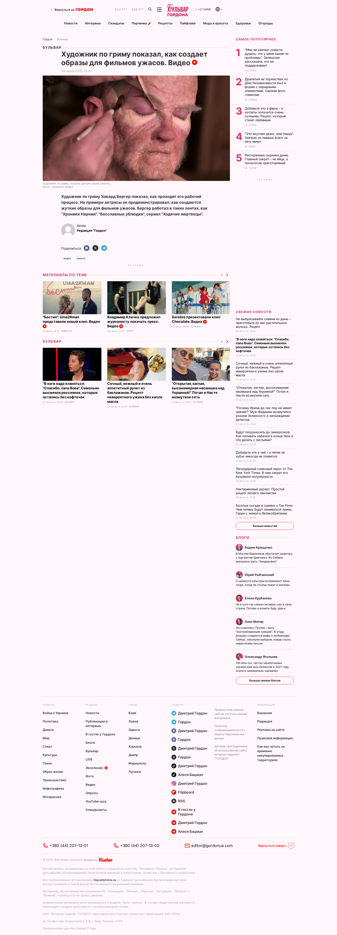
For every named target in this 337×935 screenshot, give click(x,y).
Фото (90, 776)
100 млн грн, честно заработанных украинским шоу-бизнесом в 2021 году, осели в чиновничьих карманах (262, 666)
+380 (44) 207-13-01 (69, 845)
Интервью (93, 23)
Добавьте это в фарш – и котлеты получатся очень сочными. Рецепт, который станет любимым (265, 114)
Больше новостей (265, 526)
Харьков (135, 746)
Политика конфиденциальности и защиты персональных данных (229, 732)
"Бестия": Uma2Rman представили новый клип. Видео (72, 319)
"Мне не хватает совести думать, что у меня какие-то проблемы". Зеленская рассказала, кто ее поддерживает (266, 57)
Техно (47, 763)
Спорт (130, 331)
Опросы (92, 793)
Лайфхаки (188, 23)
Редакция (264, 721)
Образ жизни (53, 772)
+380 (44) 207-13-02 (139, 845)
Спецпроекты (96, 810)
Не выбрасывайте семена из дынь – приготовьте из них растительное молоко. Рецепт (263, 323)
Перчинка (140, 23)
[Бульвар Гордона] (177, 9)
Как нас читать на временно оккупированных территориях (271, 753)
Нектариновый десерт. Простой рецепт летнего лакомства (260, 491)
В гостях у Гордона (100, 734)
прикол (81, 258)
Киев (132, 713)
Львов (133, 721)
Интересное (52, 797)
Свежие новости (253, 312)
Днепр (133, 755)
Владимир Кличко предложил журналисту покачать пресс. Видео (134, 321)
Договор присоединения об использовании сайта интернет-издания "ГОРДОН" (230, 752)
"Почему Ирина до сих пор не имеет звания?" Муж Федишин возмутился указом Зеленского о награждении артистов (264, 414)
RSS (181, 801)
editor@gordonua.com (212, 845)
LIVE (89, 759)
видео (67, 258)
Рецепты (165, 23)
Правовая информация (275, 738)
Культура (50, 755)
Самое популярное (256, 39)
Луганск (135, 772)
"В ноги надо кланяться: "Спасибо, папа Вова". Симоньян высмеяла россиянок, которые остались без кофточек (262, 345)
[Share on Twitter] (95, 248)
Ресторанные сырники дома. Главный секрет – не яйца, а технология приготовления (267, 159)
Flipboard (186, 792)
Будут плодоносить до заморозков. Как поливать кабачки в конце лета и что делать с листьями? (264, 436)
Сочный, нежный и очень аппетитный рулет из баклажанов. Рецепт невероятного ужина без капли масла (134, 393)
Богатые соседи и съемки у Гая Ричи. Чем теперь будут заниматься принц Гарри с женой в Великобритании (264, 509)
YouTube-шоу (96, 801)
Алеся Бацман (190, 775)
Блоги (242, 538)
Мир (46, 738)
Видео (90, 784)
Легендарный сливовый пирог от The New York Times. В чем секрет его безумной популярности (264, 473)
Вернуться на (64, 10)
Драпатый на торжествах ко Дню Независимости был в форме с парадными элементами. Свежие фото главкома (266, 87)
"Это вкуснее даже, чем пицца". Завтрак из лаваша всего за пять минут (269, 137)
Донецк (134, 738)
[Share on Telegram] (104, 248)
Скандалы (116, 23)
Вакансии (264, 713)
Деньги (48, 730)
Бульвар (62, 39)
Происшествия (54, 780)
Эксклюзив (94, 768)
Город (133, 704)
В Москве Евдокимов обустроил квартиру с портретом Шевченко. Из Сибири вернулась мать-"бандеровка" (264, 557)
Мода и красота (215, 23)
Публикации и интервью (97, 723)
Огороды (265, 23)
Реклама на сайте (271, 730)
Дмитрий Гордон (192, 713)
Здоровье (243, 23)
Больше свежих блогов (264, 680)
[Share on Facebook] (87, 248)
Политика (50, 721)
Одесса (134, 730)
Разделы (91, 704)
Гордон (47, 39)
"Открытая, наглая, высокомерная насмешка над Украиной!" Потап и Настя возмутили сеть (262, 391)
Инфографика (53, 788)
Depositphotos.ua (105, 880)
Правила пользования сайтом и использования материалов (230, 714)
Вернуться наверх (272, 846)
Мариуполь (137, 763)
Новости (71, 23)
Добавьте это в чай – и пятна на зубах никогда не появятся (260, 454)
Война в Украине (55, 713)
